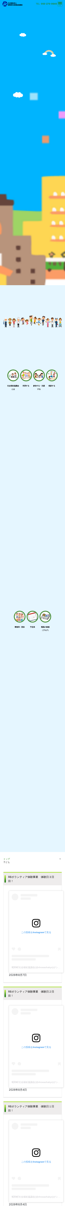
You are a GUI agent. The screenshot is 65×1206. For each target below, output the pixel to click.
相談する (51, 386)
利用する (26, 386)
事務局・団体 (20, 627)
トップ (6, 859)
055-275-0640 (49, 4)
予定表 (32, 627)
